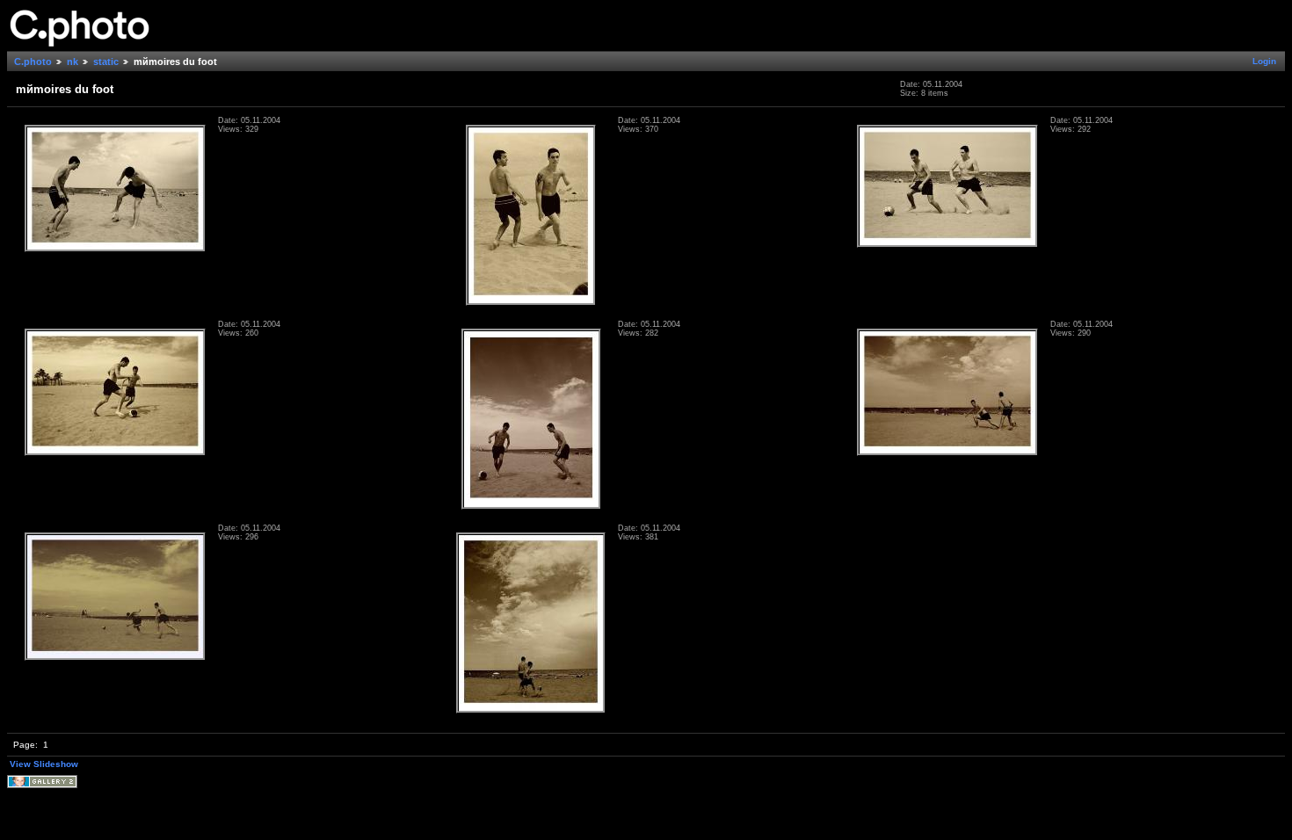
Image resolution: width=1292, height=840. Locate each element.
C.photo (33, 61)
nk (72, 61)
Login (1264, 61)
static (106, 61)
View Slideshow (44, 764)
